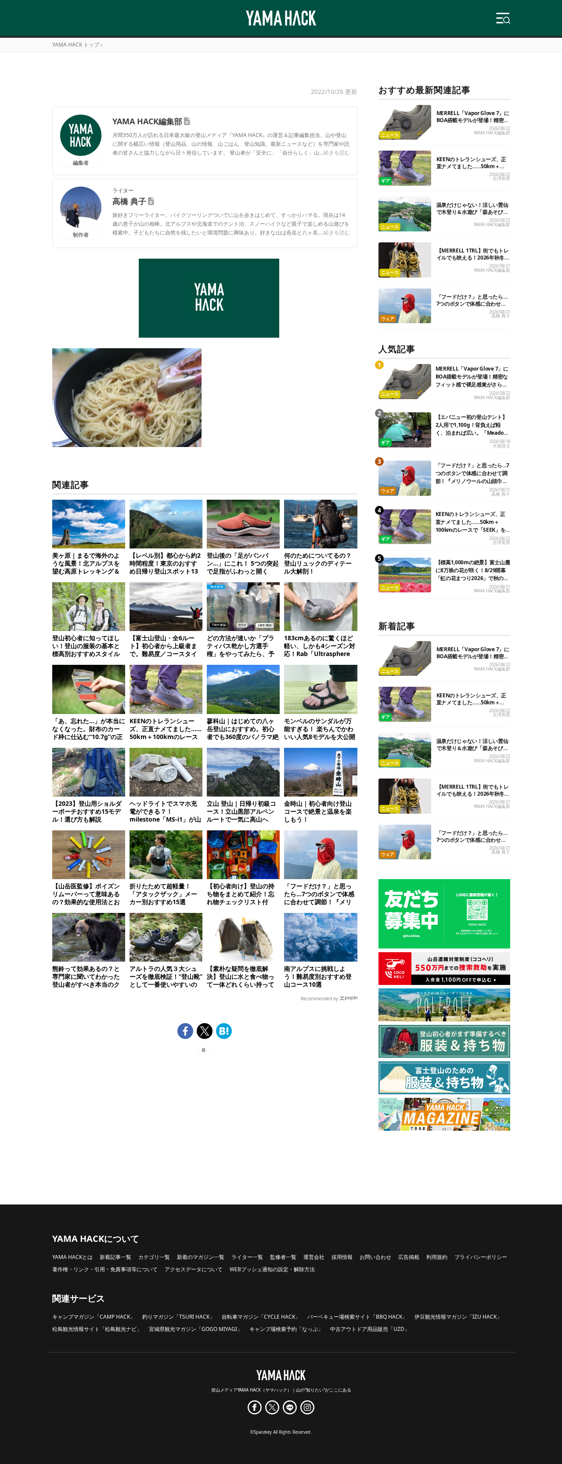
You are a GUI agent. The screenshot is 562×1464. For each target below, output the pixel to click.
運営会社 (313, 1257)
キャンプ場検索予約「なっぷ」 (286, 1329)
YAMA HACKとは (72, 1257)
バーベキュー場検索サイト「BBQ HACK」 (357, 1316)
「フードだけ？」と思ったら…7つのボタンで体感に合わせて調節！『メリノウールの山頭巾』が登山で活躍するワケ (472, 307)
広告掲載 (408, 1257)
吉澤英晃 (501, 178)
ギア (385, 181)
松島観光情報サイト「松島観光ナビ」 (97, 1329)
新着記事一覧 (115, 1257)
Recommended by (319, 998)
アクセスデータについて (194, 1269)
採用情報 (342, 1257)
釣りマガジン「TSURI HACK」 (178, 1316)
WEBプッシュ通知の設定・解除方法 (272, 1269)
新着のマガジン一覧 (200, 1257)
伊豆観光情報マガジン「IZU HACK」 (458, 1316)
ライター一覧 (247, 1257)
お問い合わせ (375, 1257)
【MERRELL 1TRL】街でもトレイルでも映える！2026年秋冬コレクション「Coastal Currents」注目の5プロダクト (473, 261)
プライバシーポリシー (480, 1257)
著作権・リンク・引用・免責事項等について (105, 1269)
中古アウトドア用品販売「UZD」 (370, 1329)
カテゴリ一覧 (154, 1257)
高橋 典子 (129, 201)
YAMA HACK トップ (75, 44)
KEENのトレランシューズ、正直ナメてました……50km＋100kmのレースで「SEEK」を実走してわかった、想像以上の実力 (472, 529)
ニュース (390, 135)
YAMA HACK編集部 (147, 121)
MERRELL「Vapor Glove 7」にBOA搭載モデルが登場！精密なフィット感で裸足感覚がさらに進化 (472, 123)
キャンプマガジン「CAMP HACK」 (93, 1316)
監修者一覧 (283, 1257)
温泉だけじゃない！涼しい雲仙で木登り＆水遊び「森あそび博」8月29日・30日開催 (472, 212)
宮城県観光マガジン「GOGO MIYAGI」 (195, 1329)
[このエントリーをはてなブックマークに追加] (224, 1031)
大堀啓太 (501, 446)
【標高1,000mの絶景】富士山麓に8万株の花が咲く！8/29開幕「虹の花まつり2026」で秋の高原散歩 (473, 574)
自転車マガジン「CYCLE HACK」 (261, 1316)
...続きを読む (335, 152)
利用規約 (436, 1257)
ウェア (387, 318)
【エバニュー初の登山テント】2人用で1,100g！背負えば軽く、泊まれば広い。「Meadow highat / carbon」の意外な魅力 (473, 428)
